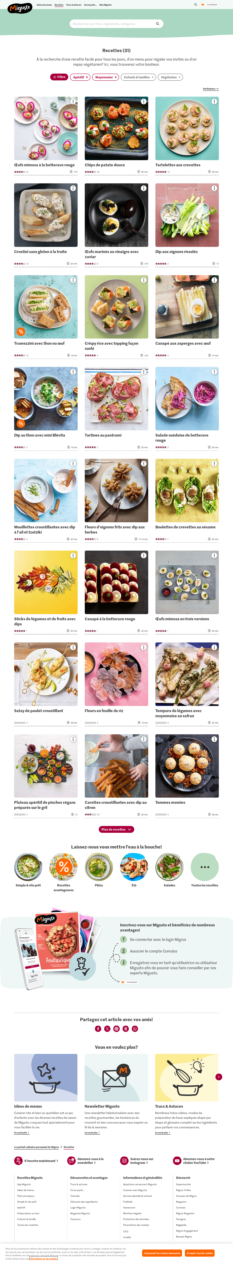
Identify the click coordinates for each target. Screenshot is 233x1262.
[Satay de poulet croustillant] (46, 685)
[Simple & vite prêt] (28, 872)
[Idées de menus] (45, 1094)
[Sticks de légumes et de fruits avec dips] (46, 593)
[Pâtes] (99, 872)
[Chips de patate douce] (116, 137)
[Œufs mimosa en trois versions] (187, 593)
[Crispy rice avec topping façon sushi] (116, 318)
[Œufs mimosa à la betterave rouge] (46, 137)
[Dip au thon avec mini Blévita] (46, 410)
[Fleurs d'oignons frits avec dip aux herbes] (116, 502)
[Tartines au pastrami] (116, 410)
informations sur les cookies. (43, 1258)
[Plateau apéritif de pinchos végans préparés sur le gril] (46, 777)
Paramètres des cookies (136, 1224)
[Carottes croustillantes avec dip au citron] (116, 777)
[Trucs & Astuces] (186, 1094)
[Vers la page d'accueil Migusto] (20, 5)
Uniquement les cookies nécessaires (162, 1253)
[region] (116, 1253)
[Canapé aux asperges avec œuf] (187, 318)
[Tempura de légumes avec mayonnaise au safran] (187, 685)
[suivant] (218, 1077)
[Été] (134, 872)
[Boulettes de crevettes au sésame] (187, 502)
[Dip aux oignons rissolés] (187, 226)
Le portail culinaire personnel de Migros (36, 1147)
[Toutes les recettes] (205, 872)
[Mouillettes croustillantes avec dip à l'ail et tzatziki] (46, 502)
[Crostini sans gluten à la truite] (46, 226)
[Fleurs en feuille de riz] (116, 685)
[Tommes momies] (187, 777)
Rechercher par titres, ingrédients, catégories (116, 23)
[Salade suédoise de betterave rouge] (187, 410)
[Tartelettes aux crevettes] (187, 137)
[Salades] (169, 872)
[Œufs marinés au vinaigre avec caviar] (116, 226)
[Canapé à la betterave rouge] (116, 593)
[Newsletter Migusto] (116, 1094)
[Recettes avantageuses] (63, 872)
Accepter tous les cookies (200, 1253)
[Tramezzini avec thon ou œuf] (46, 318)
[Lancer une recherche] (195, 4)
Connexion (212, 4)
